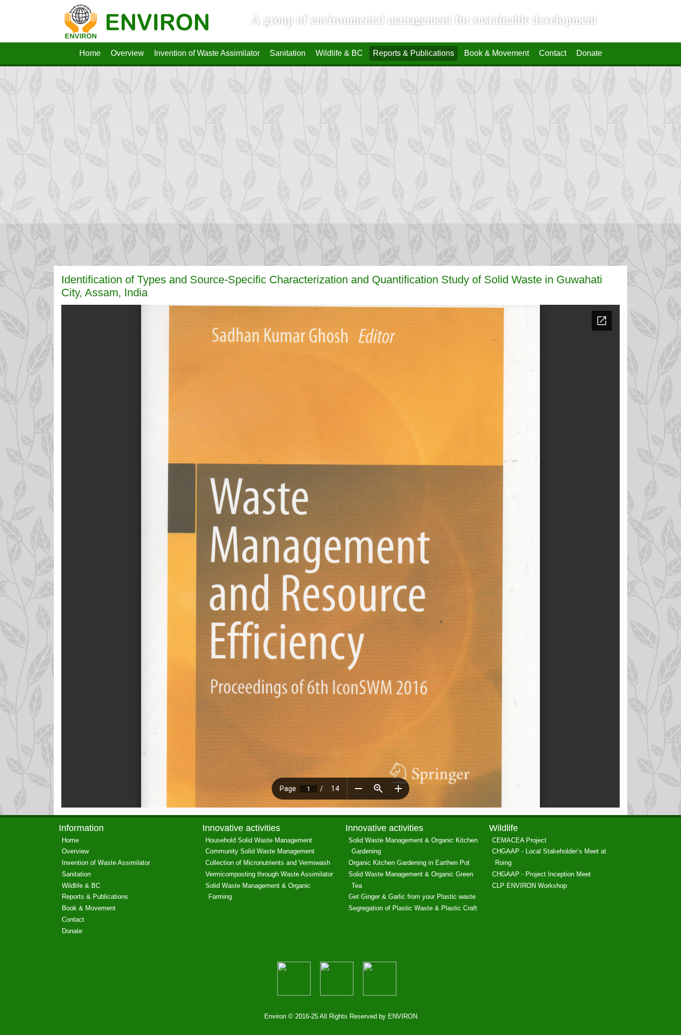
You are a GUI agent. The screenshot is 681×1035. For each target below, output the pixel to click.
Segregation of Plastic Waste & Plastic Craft (412, 908)
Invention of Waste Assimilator (207, 53)
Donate (589, 53)
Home (90, 53)
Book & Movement (496, 53)
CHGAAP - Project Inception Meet (541, 874)
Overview (127, 53)
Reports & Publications (413, 53)
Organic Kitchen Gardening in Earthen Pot (409, 862)
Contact (552, 53)
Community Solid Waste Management (260, 851)
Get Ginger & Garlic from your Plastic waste (412, 896)
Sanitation (288, 53)
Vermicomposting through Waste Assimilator (269, 874)
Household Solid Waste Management (258, 840)
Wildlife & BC (339, 53)
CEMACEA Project (519, 840)
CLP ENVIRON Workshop (529, 885)
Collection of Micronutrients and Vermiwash (267, 862)
